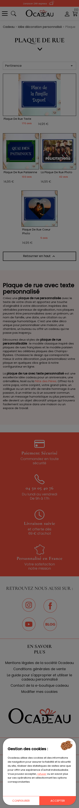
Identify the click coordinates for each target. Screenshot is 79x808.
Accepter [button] (57, 801)
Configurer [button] (21, 801)
